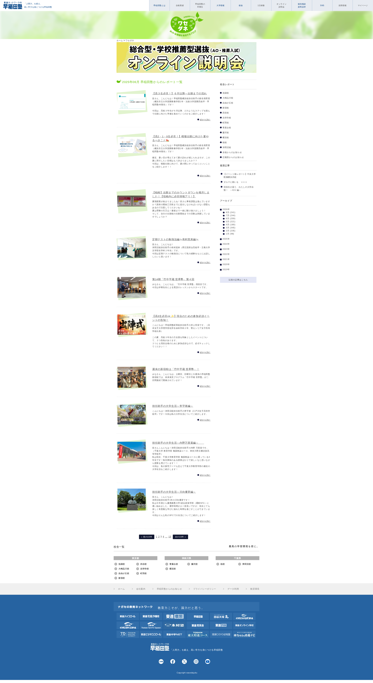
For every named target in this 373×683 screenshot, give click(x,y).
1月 (227, 234)
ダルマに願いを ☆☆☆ (235, 182)
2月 (227, 231)
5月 (227, 221)
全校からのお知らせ (232, 152)
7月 (227, 215)
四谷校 (225, 113)
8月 (227, 212)
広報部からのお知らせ (233, 157)
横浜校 (225, 137)
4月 (227, 224)
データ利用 (233, 589)
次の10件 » (180, 537)
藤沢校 (225, 133)
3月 (227, 227)
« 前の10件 (146, 537)
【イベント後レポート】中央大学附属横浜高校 (240, 175)
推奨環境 (254, 589)
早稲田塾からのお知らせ (169, 589)
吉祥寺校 (226, 118)
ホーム (121, 589)
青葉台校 (226, 128)
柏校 (224, 142)
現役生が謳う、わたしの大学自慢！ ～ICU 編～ (239, 188)
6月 (227, 218)
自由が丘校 (227, 103)
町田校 (225, 123)
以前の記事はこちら (238, 280)
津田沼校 (226, 147)
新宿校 (225, 108)
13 (169, 536)
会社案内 (140, 589)
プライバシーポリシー (204, 589)
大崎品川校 (227, 98)
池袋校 (225, 93)
